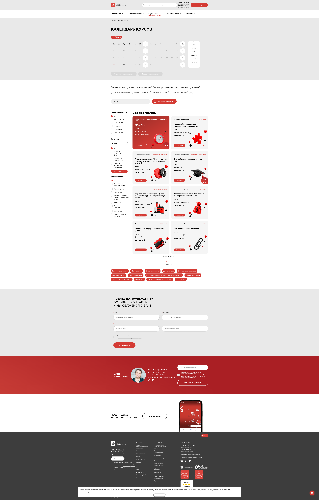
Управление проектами (159, 92)
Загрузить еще (119, 171)
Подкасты (157, 481)
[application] (148, 54)
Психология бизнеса (171, 87)
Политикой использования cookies (145, 490)
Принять (159, 495)
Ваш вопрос (166, 324)
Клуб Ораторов (153, 14)
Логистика (184, 87)
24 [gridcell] (114, 65)
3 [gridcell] (166, 65)
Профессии (157, 455)
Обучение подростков (140, 92)
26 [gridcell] (124, 65)
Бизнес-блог (140, 472)
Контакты (139, 451)
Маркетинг (195, 87)
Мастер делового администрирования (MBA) (160, 446)
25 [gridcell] (119, 65)
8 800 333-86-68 (183, 5)
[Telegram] (150, 380)
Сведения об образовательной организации (142, 446)
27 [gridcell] (129, 65)
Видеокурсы (157, 461)
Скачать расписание (150, 74)
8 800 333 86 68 (156, 374)
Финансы (157, 87)
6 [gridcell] (182, 65)
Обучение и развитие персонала (140, 87)
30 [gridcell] (145, 65)
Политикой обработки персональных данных (119, 490)
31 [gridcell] (151, 65)
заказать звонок (193, 383)
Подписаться (118, 459)
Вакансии (139, 465)
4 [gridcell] (172, 65)
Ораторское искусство (178, 92)
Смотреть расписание (123, 74)
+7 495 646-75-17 (183, 2)
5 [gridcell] (177, 65)
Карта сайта (139, 477)
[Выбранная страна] (166, 317)
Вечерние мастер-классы (161, 458)
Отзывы (138, 462)
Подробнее (141, 145)
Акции (138, 456)
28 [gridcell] (135, 65)
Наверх (204, 436)
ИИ (191, 92)
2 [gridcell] (161, 65)
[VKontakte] (183, 461)
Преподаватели (140, 453)
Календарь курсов (199, 5)
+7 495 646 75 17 (156, 372)
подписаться (154, 416)
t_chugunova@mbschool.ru (161, 377)
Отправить (124, 345)
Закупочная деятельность (121, 92)
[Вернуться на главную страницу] (118, 5)
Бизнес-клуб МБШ (141, 475)
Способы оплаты (141, 459)
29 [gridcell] (140, 65)
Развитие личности (118, 87)
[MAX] (153, 380)
